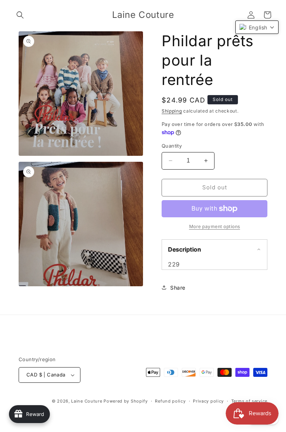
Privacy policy (208, 401)
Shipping (172, 111)
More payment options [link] (214, 226)
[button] (20, 15)
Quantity (172, 146)
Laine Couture (86, 401)
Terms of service (249, 401)
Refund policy (170, 401)
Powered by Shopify (126, 401)
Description (184, 249)
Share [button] (177, 287)
